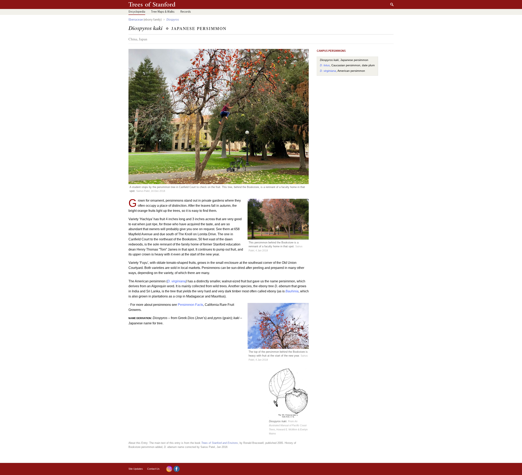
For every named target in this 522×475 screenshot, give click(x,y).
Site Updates (135, 468)
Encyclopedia (136, 12)
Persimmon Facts (190, 304)
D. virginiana (176, 281)
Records (185, 12)
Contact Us (153, 468)
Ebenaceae (135, 19)
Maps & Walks (163, 12)
